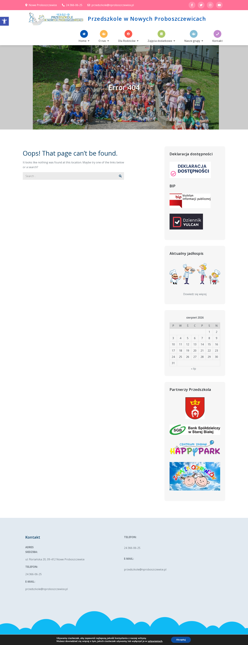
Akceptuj (181, 639)
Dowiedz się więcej (194, 294)
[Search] (120, 176)
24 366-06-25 (74, 5)
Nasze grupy (192, 40)
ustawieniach (155, 641)
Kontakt (217, 40)
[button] (4, 21)
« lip (193, 368)
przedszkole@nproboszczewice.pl (112, 5)
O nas (102, 40)
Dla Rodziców (126, 40)
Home (82, 40)
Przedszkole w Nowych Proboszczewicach (147, 18)
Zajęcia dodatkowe (160, 40)
